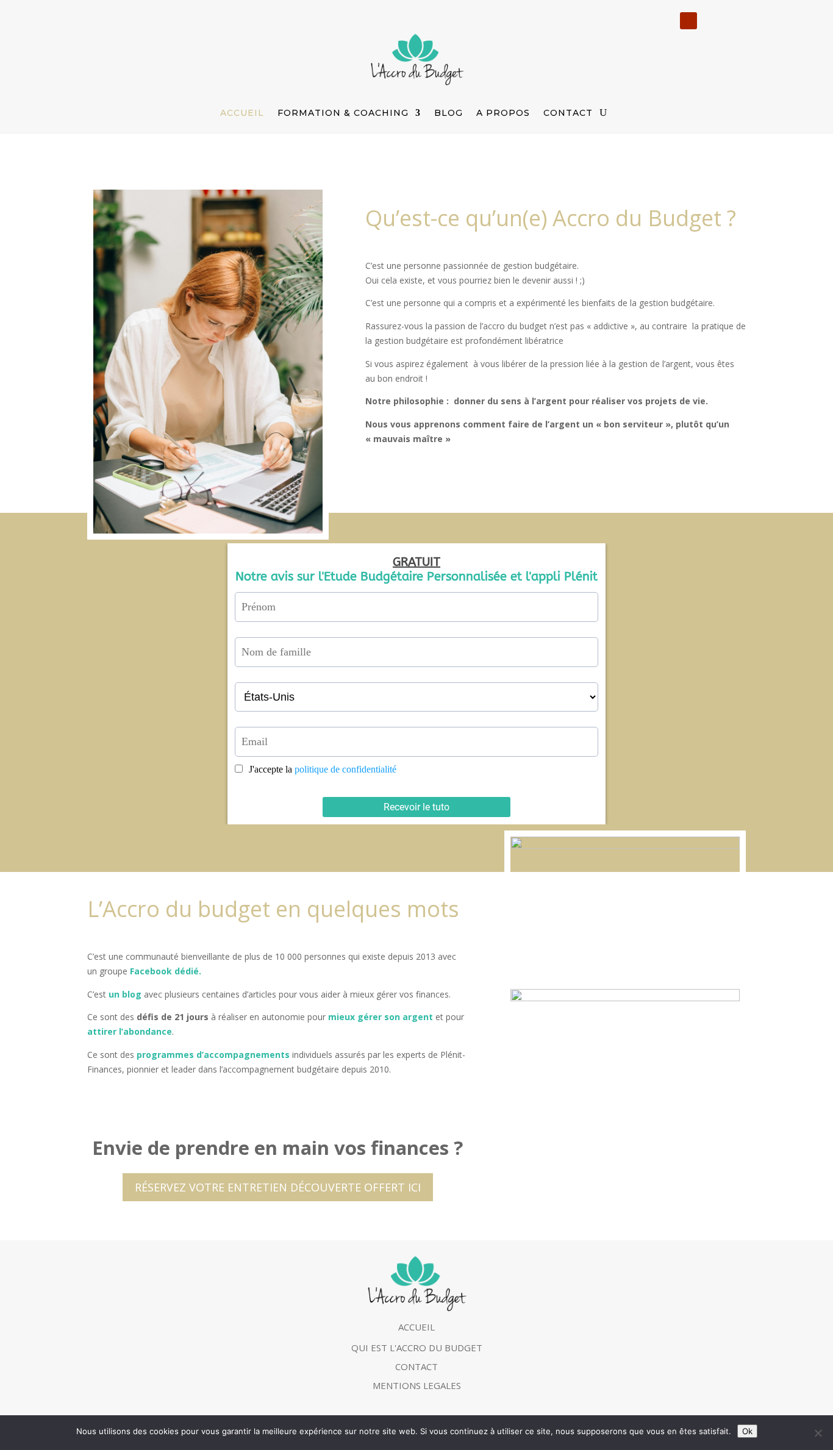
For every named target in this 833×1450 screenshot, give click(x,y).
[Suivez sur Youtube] (688, 20)
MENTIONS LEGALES (417, 1385)
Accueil (242, 112)
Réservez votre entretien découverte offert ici (278, 1187)
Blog (448, 112)
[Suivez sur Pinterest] (736, 20)
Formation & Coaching (343, 112)
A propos (503, 112)
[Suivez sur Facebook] (711, 20)
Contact (568, 112)
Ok (747, 1431)
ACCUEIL (416, 1327)
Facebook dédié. (165, 971)
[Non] (818, 1433)
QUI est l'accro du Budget (416, 1347)
